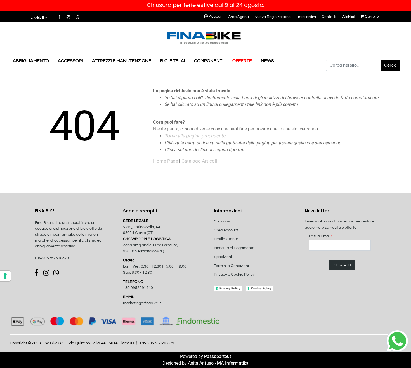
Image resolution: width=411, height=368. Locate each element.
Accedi (215, 16)
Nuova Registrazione (272, 17)
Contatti (329, 17)
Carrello (372, 16)
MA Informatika (233, 363)
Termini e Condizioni (231, 266)
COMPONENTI (208, 60)
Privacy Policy (229, 288)
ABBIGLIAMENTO (31, 60)
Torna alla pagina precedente (194, 136)
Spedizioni (223, 257)
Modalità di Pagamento (234, 248)
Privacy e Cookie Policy (234, 274)
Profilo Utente (226, 239)
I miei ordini (306, 17)
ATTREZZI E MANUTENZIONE (121, 60)
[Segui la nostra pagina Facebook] (59, 17)
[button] (390, 65)
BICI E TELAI (172, 60)
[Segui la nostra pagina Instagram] (68, 17)
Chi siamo (222, 221)
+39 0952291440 (138, 288)
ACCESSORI (70, 60)
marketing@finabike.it (142, 303)
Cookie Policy (261, 288)
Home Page (166, 161)
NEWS (267, 60)
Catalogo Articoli (199, 161)
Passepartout (217, 356)
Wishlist (348, 17)
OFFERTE (242, 60)
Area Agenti (238, 17)
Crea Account (226, 230)
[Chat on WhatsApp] (397, 340)
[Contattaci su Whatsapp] (77, 17)
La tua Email (320, 236)
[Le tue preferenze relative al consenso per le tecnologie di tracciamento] (5, 276)
